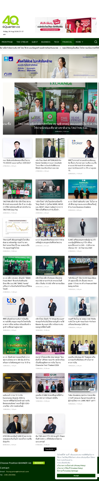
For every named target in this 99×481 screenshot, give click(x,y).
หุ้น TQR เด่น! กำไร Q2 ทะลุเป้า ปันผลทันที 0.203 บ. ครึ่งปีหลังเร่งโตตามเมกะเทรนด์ (50, 439)
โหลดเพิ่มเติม (49, 449)
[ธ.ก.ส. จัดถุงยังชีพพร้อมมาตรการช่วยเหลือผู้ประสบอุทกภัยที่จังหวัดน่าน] (50, 227)
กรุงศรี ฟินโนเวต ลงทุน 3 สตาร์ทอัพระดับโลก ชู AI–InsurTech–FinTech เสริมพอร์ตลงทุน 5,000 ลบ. (82, 321)
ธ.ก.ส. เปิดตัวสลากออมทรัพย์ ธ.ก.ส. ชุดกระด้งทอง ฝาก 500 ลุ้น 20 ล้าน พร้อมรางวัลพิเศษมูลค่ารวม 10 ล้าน (16, 360)
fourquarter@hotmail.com (17, 471)
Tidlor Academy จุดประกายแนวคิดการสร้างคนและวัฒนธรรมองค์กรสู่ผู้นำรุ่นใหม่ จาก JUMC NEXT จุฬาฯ (81, 398)
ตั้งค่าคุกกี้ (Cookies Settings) (67, 471)
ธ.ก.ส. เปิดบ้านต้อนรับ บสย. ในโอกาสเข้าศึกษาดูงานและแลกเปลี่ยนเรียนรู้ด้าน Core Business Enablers (82, 204)
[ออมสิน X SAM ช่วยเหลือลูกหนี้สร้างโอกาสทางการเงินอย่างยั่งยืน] (50, 382)
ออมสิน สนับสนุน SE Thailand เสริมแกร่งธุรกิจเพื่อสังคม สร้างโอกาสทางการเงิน (81, 360)
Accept (76, 476)
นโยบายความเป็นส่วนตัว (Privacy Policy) (71, 465)
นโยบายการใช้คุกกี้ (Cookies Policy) (70, 468)
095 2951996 (10, 474)
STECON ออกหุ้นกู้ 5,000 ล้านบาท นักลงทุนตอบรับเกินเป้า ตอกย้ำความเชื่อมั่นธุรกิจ (17, 439)
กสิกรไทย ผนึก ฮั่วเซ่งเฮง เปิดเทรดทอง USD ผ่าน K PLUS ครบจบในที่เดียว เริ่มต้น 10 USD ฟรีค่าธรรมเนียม (50, 281)
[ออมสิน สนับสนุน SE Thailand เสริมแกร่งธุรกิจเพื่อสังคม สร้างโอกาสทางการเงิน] (82, 344)
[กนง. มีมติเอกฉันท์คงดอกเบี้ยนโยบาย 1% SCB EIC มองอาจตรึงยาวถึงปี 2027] (17, 148)
